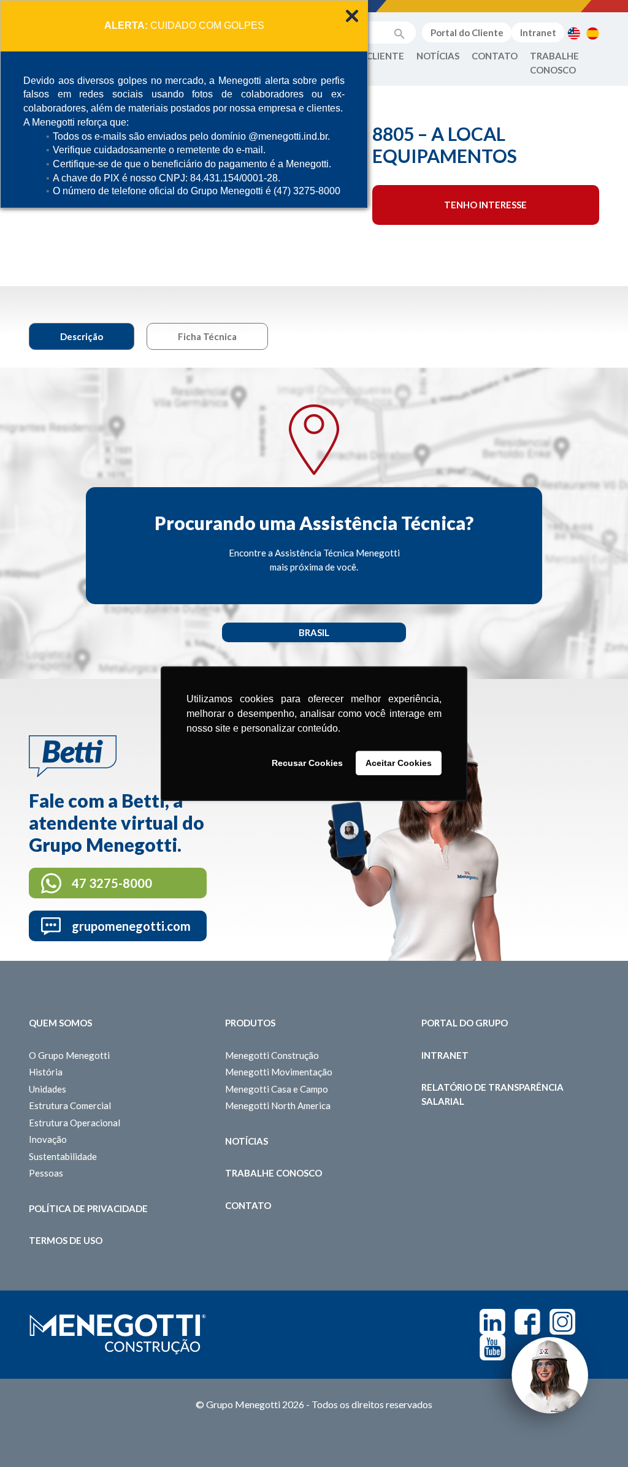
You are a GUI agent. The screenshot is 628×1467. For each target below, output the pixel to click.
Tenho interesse (485, 204)
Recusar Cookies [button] (307, 763)
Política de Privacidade (88, 1208)
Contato (495, 55)
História (46, 1071)
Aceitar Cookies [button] (399, 763)
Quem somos (60, 1022)
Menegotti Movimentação (278, 1071)
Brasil (314, 632)
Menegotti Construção (272, 1055)
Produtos (250, 1022)
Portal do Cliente (467, 32)
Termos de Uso (65, 1240)
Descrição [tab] (81, 336)
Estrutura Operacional (74, 1122)
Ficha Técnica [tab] (207, 336)
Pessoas (46, 1172)
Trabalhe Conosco (554, 62)
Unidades (47, 1088)
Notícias (437, 55)
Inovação (48, 1139)
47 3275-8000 (112, 883)
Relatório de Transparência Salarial (492, 1094)
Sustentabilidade (63, 1156)
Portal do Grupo (464, 1022)
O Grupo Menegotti (69, 1055)
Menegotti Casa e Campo (276, 1088)
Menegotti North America (278, 1105)
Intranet (538, 32)
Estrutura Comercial (70, 1105)
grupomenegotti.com (131, 926)
